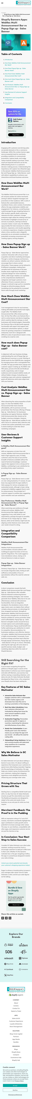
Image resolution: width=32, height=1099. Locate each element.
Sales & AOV (16, 1018)
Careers (16, 1006)
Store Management (16, 1026)
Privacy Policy (19, 1081)
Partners (16, 1036)
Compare (3, 12)
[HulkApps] (23, 3)
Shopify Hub (16, 1060)
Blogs (16, 1049)
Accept (15, 1085)
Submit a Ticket (16, 1011)
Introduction (9, 59)
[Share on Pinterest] (10, 918)
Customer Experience (16, 1021)
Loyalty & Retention (16, 1024)
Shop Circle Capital (16, 1034)
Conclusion (8, 103)
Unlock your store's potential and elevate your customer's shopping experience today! (15, 864)
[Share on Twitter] (6, 918)
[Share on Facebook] (2, 918)
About (16, 1003)
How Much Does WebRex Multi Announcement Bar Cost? (15, 75)
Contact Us (16, 1008)
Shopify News (16, 1052)
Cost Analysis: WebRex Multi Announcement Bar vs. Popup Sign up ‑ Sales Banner (17, 87)
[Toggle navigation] (2, 3)
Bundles (16, 1042)
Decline (15, 1090)
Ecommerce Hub (16, 1057)
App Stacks (16, 1039)
